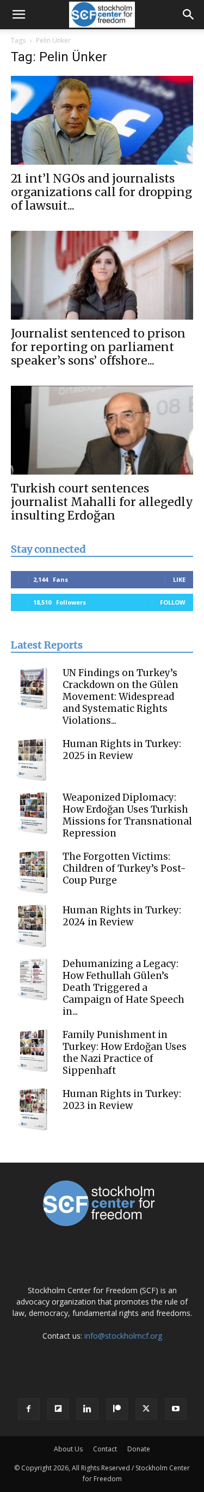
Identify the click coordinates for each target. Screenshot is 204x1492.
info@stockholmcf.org (123, 1336)
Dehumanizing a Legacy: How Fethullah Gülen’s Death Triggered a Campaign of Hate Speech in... (123, 987)
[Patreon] (117, 1409)
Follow (173, 602)
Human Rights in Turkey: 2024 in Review (122, 916)
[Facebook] (29, 1409)
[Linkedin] (87, 1409)
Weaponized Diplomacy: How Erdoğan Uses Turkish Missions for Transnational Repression (127, 815)
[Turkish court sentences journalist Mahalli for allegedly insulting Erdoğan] (102, 430)
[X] (146, 1409)
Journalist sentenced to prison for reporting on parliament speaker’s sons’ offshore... (98, 347)
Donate (138, 1449)
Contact (105, 1449)
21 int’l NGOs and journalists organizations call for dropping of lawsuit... (101, 192)
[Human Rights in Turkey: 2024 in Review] (32, 926)
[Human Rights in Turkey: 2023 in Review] (32, 1109)
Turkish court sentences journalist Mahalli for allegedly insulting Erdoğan (102, 502)
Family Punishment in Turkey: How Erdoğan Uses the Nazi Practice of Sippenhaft (125, 1052)
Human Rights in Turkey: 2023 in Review (122, 1100)
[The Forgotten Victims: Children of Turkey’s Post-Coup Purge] (32, 872)
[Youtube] (176, 1409)
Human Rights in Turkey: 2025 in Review (122, 750)
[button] (18, 14)
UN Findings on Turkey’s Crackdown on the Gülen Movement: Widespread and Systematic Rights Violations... (120, 696)
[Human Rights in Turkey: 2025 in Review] (32, 759)
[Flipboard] (58, 1409)
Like (179, 579)
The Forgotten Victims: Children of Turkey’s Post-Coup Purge (124, 868)
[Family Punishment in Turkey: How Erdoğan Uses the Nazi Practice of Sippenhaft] (32, 1050)
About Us (68, 1449)
